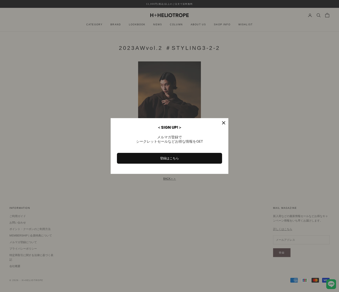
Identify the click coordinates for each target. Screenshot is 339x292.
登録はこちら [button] (169, 158)
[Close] (223, 123)
